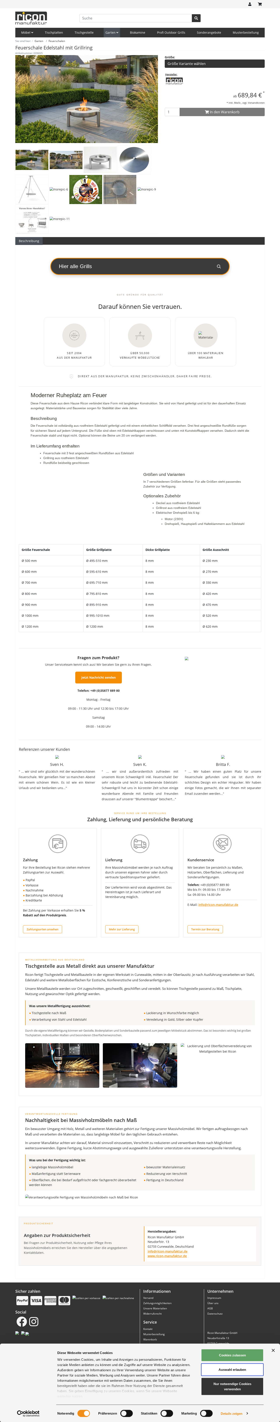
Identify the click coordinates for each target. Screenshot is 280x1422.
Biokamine (137, 32)
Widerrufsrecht (152, 1313)
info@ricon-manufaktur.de (218, 905)
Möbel (26, 32)
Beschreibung (29, 241)
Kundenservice (200, 859)
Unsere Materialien (155, 1308)
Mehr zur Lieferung (122, 929)
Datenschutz (215, 1313)
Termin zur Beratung (205, 929)
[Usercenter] (249, 4)
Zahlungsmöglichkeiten (157, 1303)
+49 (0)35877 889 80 (105, 690)
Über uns (213, 1303)
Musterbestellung (246, 32)
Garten (110, 32)
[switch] (126, 1413)
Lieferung (113, 859)
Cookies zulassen (232, 1355)
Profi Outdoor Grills (171, 32)
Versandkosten (256, 102)
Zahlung (30, 859)
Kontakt (147, 1329)
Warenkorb (150, 1339)
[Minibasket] (260, 4)
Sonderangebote (209, 32)
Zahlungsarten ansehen (42, 929)
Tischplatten (54, 32)
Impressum (214, 1298)
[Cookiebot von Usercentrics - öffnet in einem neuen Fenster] (28, 1413)
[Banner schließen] (273, 1350)
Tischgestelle (84, 32)
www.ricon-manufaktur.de (167, 1256)
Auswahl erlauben (232, 1369)
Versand (148, 1298)
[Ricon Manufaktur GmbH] (174, 80)
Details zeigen (231, 1413)
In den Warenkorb (224, 112)
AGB (210, 1308)
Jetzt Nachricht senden (98, 677)
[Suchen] (196, 18)
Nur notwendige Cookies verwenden (232, 1386)
